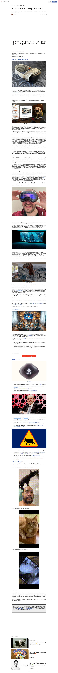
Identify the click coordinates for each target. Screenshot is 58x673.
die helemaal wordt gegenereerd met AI (35, 391)
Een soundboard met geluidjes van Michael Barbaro (22, 453)
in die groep (22, 426)
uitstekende (30, 303)
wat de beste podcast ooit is (32, 390)
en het (44, 417)
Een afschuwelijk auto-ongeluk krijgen (33, 422)
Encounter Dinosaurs (19, 290)
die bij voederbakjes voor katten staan (39, 452)
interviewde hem (18, 418)
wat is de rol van (40, 425)
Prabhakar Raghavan (24, 420)
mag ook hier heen (15, 92)
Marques (37, 303)
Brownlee (41, 303)
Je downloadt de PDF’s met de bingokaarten (26, 338)
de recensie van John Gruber (17, 304)
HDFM (15, 391)
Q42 (24, 306)
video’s (34, 303)
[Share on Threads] (44, 14)
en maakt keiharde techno (36, 455)
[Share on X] (42, 14)
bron (43, 177)
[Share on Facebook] (40, 14)
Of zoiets (40, 384)
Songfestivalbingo (29, 335)
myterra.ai (29, 381)
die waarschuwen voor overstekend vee (33, 450)
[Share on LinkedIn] (46, 14)
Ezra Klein (26, 418)
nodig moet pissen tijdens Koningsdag (26, 388)
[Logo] (1, 1)
